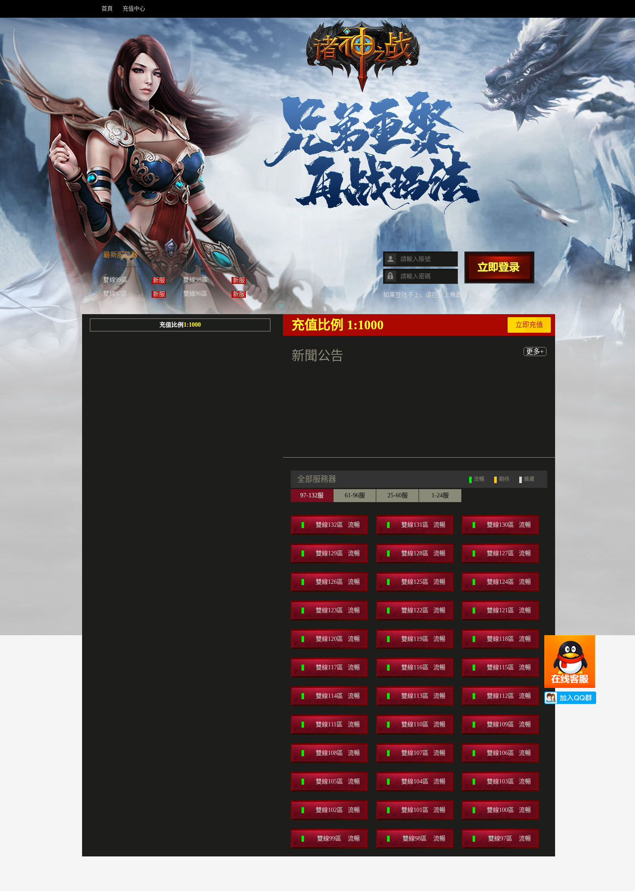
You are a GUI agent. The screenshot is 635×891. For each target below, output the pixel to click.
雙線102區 (338, 810)
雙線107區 (423, 753)
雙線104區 (423, 781)
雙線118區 (509, 639)
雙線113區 (423, 696)
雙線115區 (509, 667)
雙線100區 (509, 810)
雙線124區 (509, 582)
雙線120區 (338, 639)
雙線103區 (509, 781)
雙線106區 (509, 753)
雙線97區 (509, 838)
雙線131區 (423, 525)
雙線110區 (423, 724)
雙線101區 (423, 810)
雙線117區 (338, 667)
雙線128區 (423, 553)
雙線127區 (509, 553)
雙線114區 (338, 696)
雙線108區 (338, 753)
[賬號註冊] (348, 252)
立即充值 (529, 324)
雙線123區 (338, 610)
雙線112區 (509, 696)
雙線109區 (509, 724)
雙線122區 (423, 610)
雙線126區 (338, 582)
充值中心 (134, 8)
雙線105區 (338, 781)
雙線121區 (509, 610)
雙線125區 (423, 582)
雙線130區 (509, 525)
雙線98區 (424, 838)
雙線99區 (338, 838)
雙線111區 (338, 724)
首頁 (107, 8)
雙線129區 (338, 553)
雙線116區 (423, 667)
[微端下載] (296, 252)
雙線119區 (423, 639)
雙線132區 (338, 525)
